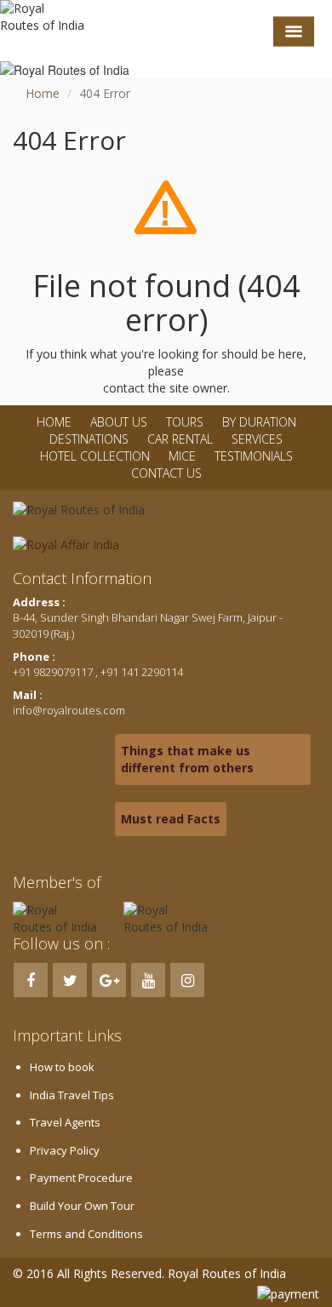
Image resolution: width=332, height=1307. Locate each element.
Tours (184, 422)
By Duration (259, 422)
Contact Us (166, 473)
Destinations (89, 439)
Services (257, 439)
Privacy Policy (65, 1150)
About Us (118, 422)
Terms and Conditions (86, 1233)
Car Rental (180, 439)
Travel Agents (65, 1122)
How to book (62, 1067)
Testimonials (254, 456)
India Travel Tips (72, 1095)
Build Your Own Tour (82, 1205)
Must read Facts (170, 819)
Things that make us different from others (187, 759)
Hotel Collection (95, 456)
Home (43, 93)
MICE (182, 456)
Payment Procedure (81, 1177)
